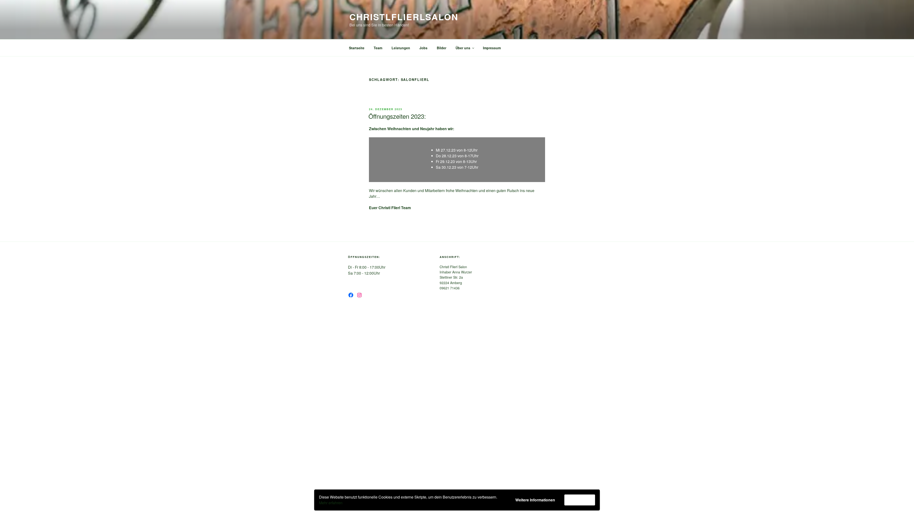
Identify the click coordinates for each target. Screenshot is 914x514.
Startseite (356, 47)
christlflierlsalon (403, 16)
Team (378, 47)
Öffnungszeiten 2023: (397, 116)
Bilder (441, 47)
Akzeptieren (580, 500)
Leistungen (401, 47)
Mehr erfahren (331, 502)
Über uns (463, 47)
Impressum (492, 47)
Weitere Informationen (535, 500)
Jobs (423, 47)
